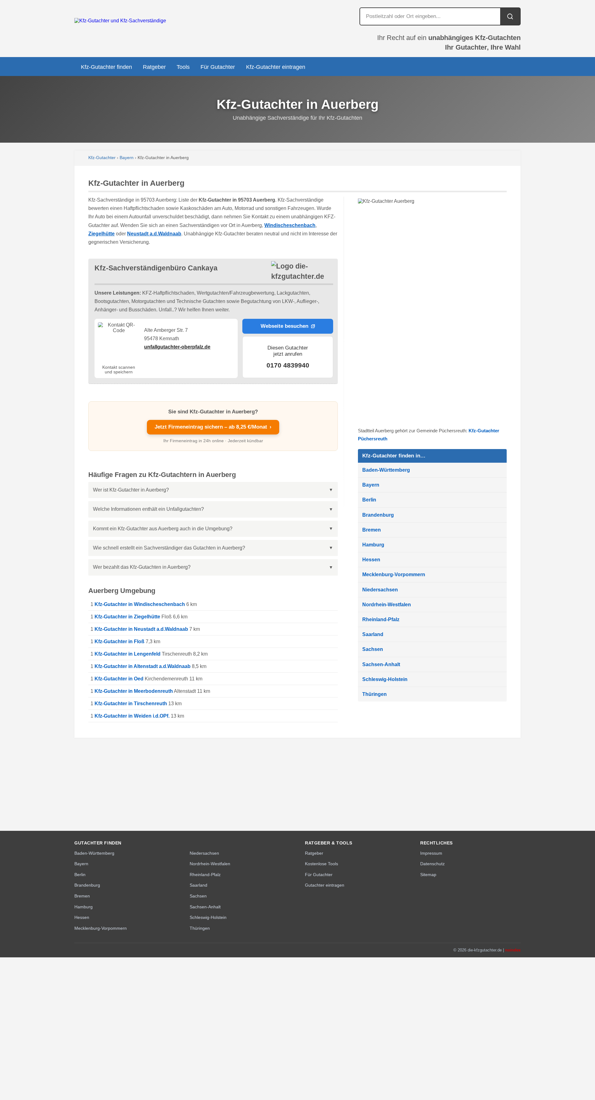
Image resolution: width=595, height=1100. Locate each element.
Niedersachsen (380, 589)
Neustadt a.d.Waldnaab (154, 233)
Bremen (371, 529)
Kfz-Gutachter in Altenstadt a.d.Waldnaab (143, 666)
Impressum (431, 853)
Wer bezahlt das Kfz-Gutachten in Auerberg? (142, 567)
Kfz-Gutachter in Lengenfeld (128, 654)
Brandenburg (378, 515)
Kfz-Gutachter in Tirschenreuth (131, 703)
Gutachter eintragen (324, 885)
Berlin (369, 499)
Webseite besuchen (284, 326)
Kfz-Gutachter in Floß (119, 641)
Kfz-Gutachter (102, 157)
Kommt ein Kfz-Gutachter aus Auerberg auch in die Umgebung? (162, 528)
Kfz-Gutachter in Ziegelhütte (127, 616)
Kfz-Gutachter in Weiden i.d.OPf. (132, 716)
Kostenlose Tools (321, 863)
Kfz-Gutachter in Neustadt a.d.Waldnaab (141, 629)
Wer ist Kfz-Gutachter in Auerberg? (131, 489)
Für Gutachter (218, 67)
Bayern (127, 157)
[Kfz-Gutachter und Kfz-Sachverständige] (120, 20)
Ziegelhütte (101, 233)
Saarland (372, 634)
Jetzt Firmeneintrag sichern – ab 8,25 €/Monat (213, 427)
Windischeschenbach (289, 225)
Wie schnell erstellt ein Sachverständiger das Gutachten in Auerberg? (169, 547)
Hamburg (373, 544)
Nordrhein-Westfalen (386, 604)
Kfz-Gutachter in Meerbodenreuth (134, 691)
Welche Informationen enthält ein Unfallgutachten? (148, 509)
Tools (183, 67)
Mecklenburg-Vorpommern (393, 574)
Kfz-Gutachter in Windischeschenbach (140, 604)
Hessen (371, 559)
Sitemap (428, 874)
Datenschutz (432, 863)
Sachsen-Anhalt (381, 664)
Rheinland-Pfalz (380, 619)
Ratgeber (154, 67)
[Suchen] (510, 16)
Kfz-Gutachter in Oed (119, 678)
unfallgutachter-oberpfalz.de (177, 347)
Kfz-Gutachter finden (106, 67)
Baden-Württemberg (386, 470)
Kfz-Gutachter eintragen (275, 67)
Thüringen (374, 694)
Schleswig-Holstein (385, 679)
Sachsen (372, 649)
